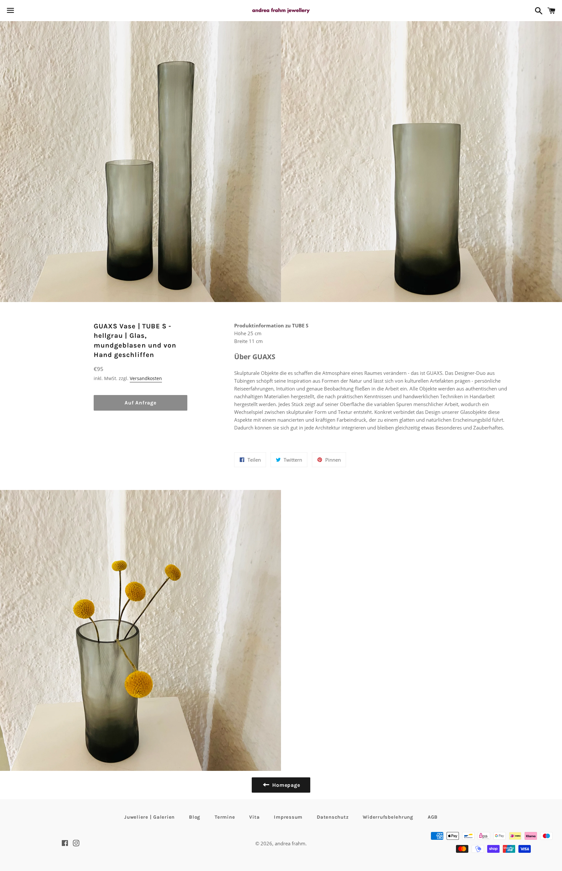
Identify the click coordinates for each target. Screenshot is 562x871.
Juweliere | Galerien (149, 817)
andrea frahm (290, 843)
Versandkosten (146, 378)
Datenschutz (332, 817)
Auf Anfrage (140, 403)
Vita (254, 817)
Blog (194, 817)
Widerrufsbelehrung (388, 817)
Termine (225, 817)
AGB (433, 817)
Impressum (288, 817)
